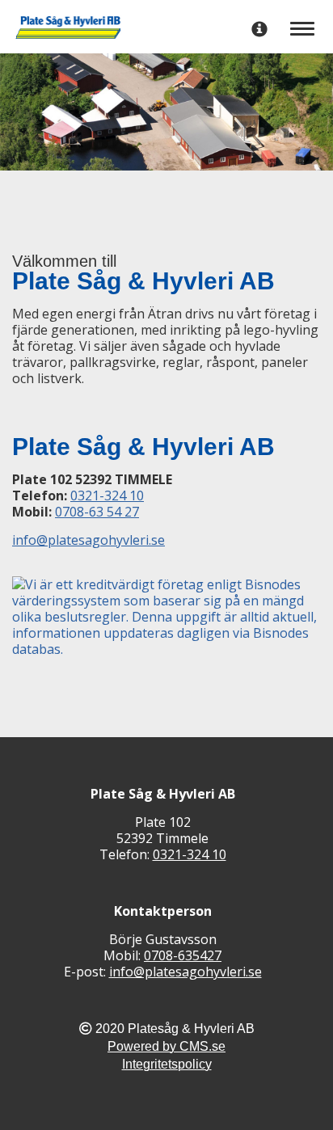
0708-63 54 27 (97, 512)
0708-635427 (182, 955)
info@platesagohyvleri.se (88, 540)
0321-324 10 (107, 495)
